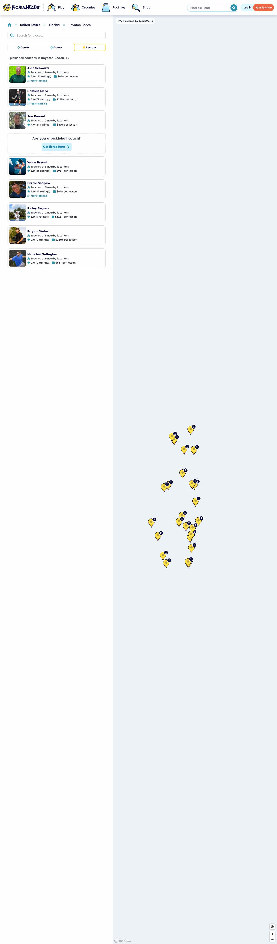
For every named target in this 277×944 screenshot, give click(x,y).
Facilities (118, 7)
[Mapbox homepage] (122, 941)
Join (263, 7)
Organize (88, 7)
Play (61, 7)
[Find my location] (272, 926)
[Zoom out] (272, 939)
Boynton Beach (79, 25)
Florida (54, 25)
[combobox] (208, 7)
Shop (146, 7)
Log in (247, 7)
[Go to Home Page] (21, 7)
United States (30, 25)
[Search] (233, 7)
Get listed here (54, 147)
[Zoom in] (272, 934)
